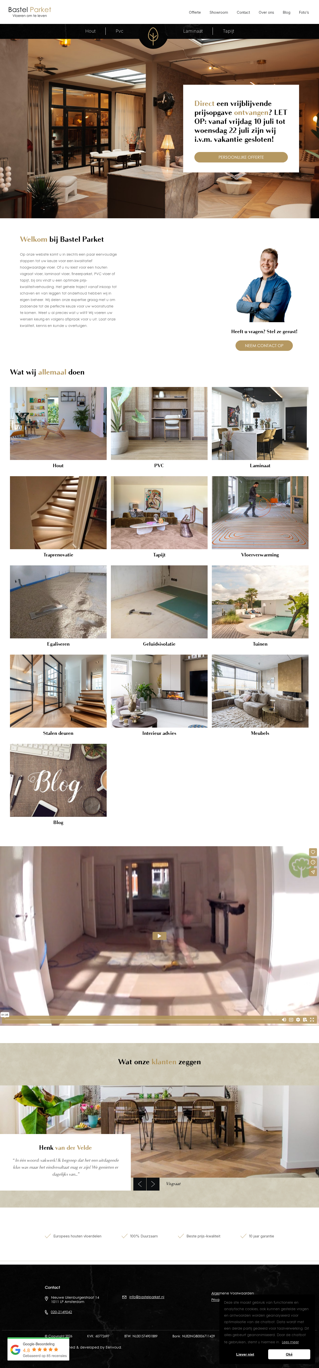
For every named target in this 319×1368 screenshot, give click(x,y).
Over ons (266, 12)
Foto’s (304, 12)
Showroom (219, 12)
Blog (286, 12)
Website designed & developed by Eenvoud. (83, 1347)
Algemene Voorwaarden (232, 1293)
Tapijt (228, 31)
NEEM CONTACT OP (264, 345)
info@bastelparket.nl (146, 1296)
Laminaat (193, 31)
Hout (90, 31)
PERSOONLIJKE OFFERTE (241, 157)
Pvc (119, 31)
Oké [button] (289, 1354)
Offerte (195, 12)
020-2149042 (61, 1311)
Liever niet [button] (245, 1354)
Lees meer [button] (290, 1342)
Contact (243, 12)
